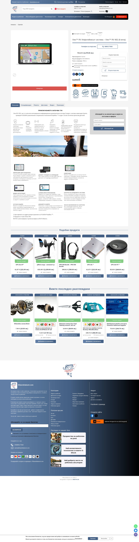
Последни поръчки (96, 395)
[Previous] (11, 257)
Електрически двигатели (73, 16)
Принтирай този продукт (79, 33)
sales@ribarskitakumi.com (106, 8)
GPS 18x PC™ (115, 264)
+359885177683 (18, 445)
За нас (116, 2)
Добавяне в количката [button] (21, 276)
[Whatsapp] (135, 526)
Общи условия (55, 423)
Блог (120, 2)
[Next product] (88, 34)
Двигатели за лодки (56, 395)
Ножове (75, 405)
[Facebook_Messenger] (135, 530)
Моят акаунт (94, 393)
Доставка (53, 419)
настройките (78, 538)
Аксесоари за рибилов (78, 403)
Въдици (75, 397)
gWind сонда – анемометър (46, 264)
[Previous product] (100, 34)
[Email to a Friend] (82, 74)
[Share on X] (76, 74)
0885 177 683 (77, 8)
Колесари (86, 16)
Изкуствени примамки (78, 401)
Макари (75, 399)
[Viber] (135, 534)
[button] (83, 11)
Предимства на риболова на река (73, 437)
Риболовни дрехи (55, 405)
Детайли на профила (96, 399)
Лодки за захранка (55, 403)
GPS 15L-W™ (20, 264)
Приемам (92, 538)
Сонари (60, 16)
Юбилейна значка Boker (22, 323)
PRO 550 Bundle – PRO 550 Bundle (67, 265)
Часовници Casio (50, 16)
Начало (13, 24)
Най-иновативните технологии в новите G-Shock (73, 450)
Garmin (20, 24)
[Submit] (51, 8)
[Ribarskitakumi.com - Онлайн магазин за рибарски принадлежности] (15, 9)
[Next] (128, 257)
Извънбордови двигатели (34, 16)
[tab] (15, 105)
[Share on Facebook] (73, 74)
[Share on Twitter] (79, 74)
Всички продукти (110, 2)
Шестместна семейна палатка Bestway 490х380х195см (92, 328)
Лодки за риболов (18, 16)
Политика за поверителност (58, 421)
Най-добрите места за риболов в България (73, 461)
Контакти (125, 2)
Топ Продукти (108, 16)
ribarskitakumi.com (34, 2)
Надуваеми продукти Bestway (80, 395)
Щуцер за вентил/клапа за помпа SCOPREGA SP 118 (43, 328)
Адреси (93, 397)
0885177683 (108, 46)
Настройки (104, 538)
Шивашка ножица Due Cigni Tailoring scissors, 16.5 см (68, 324)
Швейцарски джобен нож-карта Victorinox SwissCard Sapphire (117, 324)
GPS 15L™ (90, 264)
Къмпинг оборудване (78, 393)
